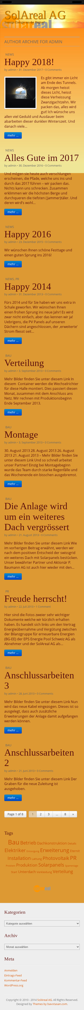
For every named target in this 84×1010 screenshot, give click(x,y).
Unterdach (27, 871)
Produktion (26, 865)
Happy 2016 (27, 234)
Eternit (75, 851)
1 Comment (43, 607)
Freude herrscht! (35, 598)
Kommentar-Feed (15, 980)
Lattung (37, 859)
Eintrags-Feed (13, 975)
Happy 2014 (27, 286)
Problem (10, 865)
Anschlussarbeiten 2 (39, 757)
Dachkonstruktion (52, 843)
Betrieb (28, 842)
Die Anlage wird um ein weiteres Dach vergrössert (36, 516)
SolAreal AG (35, 14)
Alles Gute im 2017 (41, 158)
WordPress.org (13, 985)
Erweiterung (54, 850)
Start (14, 872)
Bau (8, 355)
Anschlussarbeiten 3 (39, 680)
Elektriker (15, 850)
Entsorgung (32, 851)
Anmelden (10, 970)
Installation (19, 858)
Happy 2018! (29, 62)
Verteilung (24, 363)
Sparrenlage (71, 865)
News (9, 54)
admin (12, 70)
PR (17, 279)
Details (72, 843)
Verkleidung (44, 872)
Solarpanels (51, 864)
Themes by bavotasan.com (50, 1004)
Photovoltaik (56, 858)
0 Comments (53, 70)
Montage (21, 434)
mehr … (13, 135)
